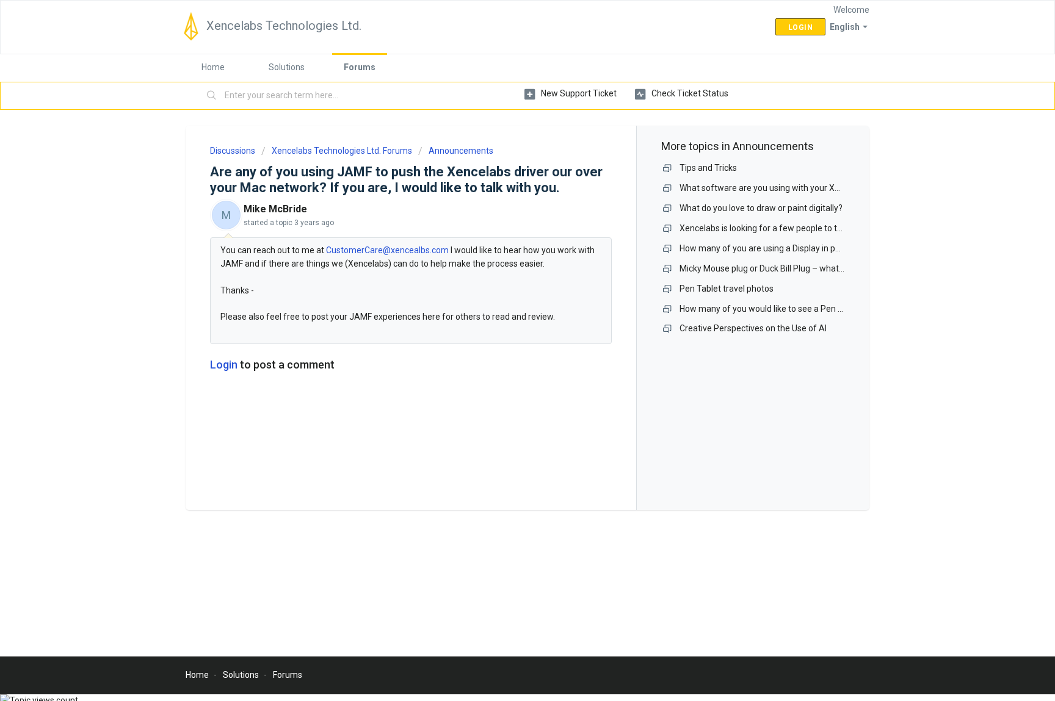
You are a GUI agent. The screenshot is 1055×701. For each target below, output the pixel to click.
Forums (359, 67)
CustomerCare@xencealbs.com (387, 250)
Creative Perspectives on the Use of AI (753, 328)
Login (223, 364)
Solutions (287, 67)
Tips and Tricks (708, 168)
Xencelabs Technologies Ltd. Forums (342, 151)
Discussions (232, 151)
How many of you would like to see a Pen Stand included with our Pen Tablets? (830, 309)
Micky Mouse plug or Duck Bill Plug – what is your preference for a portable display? (839, 268)
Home (213, 67)
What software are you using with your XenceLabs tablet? (790, 188)
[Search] (212, 96)
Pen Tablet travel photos (727, 288)
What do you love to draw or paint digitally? (761, 208)
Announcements (461, 151)
